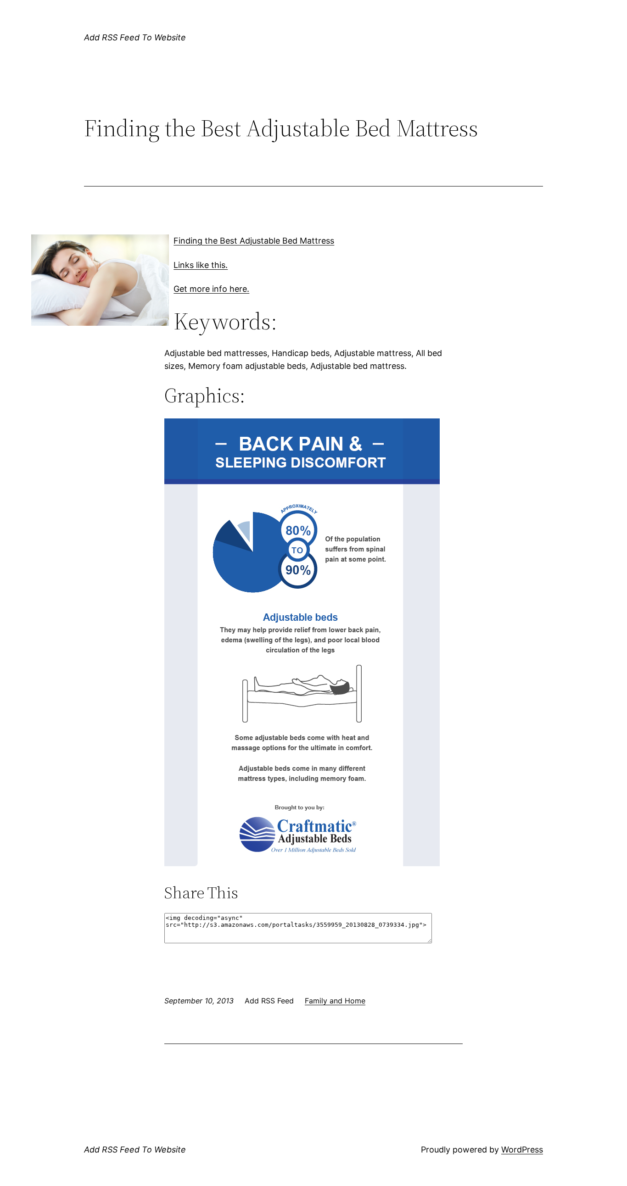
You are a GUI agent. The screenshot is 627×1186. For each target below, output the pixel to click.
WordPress (522, 1149)
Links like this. (201, 265)
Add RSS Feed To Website (135, 37)
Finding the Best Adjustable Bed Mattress (254, 240)
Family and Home (335, 1000)
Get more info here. (211, 289)
